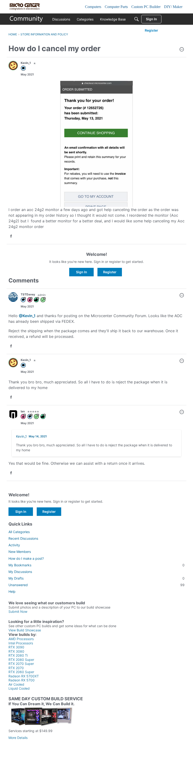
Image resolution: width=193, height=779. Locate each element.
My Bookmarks (96, 565)
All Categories (19, 532)
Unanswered (96, 585)
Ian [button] (23, 411)
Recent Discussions (23, 538)
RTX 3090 (16, 647)
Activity (14, 545)
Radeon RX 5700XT (23, 676)
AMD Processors (21, 639)
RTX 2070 (16, 668)
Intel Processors (20, 643)
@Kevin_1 (27, 315)
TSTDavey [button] (28, 294)
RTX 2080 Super (21, 660)
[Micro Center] (26, 19)
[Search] (136, 19)
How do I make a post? (26, 558)
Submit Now (17, 611)
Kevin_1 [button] (26, 63)
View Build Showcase (24, 630)
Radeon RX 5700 (21, 680)
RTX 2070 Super (21, 664)
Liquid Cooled (19, 688)
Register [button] (110, 272)
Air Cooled (16, 684)
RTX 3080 (16, 651)
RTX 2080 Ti (18, 655)
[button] (182, 50)
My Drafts (96, 578)
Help (12, 591)
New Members (19, 552)
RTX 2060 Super (21, 672)
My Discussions (20, 572)
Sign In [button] (81, 272)
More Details (18, 738)
